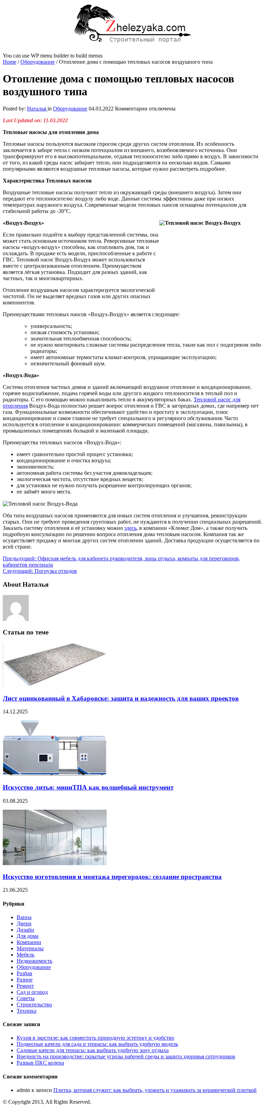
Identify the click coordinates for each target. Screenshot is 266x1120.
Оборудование (37, 62)
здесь (130, 528)
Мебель (25, 955)
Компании (29, 942)
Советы (26, 998)
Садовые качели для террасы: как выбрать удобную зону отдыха (93, 1050)
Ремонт (25, 986)
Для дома (27, 936)
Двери (24, 923)
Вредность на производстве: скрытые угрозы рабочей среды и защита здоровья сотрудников (126, 1056)
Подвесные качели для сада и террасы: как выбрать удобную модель (97, 1044)
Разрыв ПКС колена (40, 1063)
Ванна (24, 917)
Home (9, 62)
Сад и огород (32, 992)
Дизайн (25, 930)
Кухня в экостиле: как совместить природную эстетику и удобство (95, 1038)
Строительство (34, 1004)
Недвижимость (34, 961)
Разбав (24, 973)
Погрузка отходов (40, 571)
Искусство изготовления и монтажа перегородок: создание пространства (112, 876)
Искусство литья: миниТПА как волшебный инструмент (88, 787)
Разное (25, 980)
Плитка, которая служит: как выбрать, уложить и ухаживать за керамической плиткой (155, 1090)
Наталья (37, 109)
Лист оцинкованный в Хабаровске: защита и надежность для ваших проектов (121, 698)
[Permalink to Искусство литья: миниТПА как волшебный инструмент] (55, 774)
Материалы (30, 948)
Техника (26, 1011)
